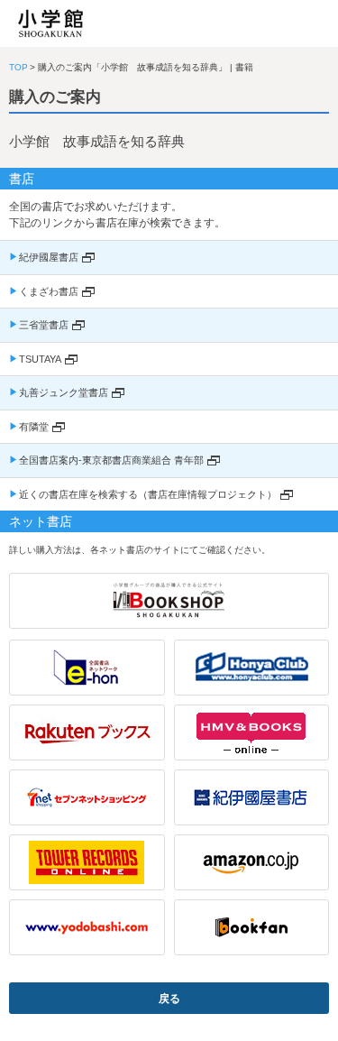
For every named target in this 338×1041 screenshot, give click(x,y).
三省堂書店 (44, 324)
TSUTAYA (40, 359)
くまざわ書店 (48, 291)
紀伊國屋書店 (48, 257)
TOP (18, 67)
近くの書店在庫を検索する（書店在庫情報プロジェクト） (148, 494)
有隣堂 (34, 426)
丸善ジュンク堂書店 (63, 392)
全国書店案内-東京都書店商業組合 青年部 (111, 460)
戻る (169, 998)
